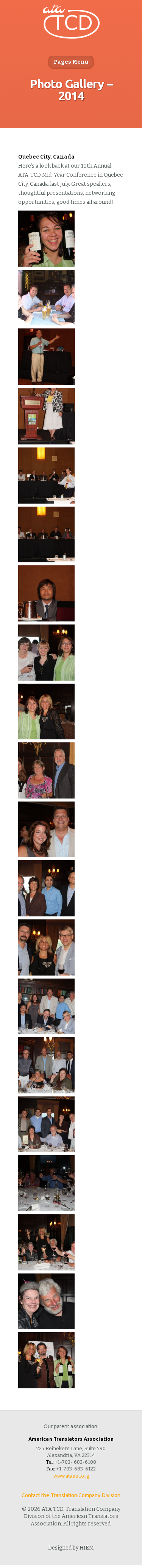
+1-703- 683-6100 (75, 1462)
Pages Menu (71, 62)
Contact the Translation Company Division (71, 1495)
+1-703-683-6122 (76, 1469)
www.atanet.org (71, 1476)
